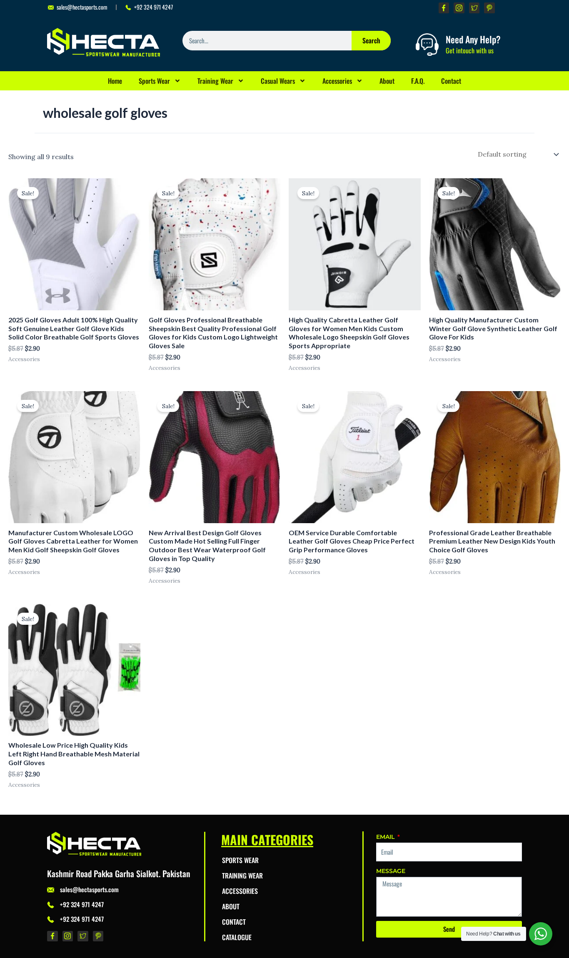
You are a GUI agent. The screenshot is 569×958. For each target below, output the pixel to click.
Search (371, 40)
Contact (451, 81)
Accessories (337, 81)
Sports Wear (154, 81)
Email (386, 837)
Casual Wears (278, 81)
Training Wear (215, 81)
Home (115, 81)
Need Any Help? (473, 39)
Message (390, 871)
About (386, 81)
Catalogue (237, 937)
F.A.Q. (417, 81)
